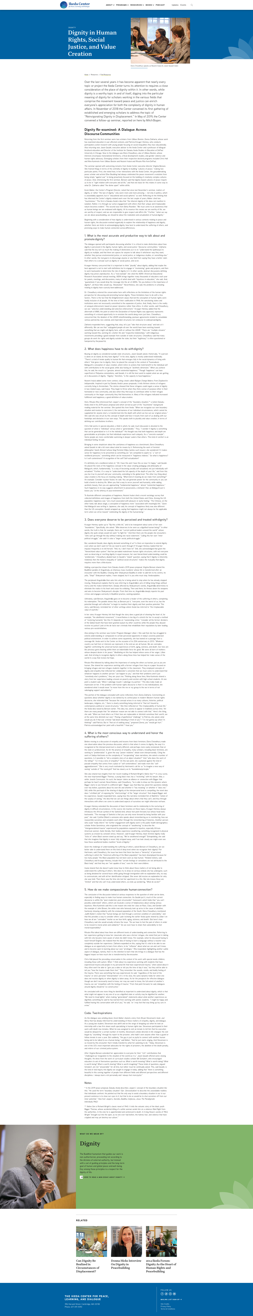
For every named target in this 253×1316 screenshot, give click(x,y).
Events (183, 5)
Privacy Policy (166, 1306)
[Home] (75, 4)
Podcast (160, 5)
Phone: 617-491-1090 (73, 1307)
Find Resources (106, 75)
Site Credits (165, 1304)
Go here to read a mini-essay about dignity (101, 1177)
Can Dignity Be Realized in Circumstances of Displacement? (87, 1266)
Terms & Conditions (168, 1309)
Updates (175, 5)
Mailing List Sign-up (170, 1299)
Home (86, 75)
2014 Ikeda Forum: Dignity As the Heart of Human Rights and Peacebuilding (161, 1266)
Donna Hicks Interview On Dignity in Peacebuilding (126, 1264)
